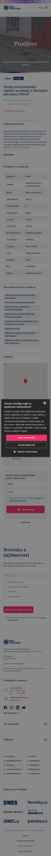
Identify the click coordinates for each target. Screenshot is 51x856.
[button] (25, 451)
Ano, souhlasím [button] (26, 437)
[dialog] (25, 428)
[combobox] (44, 403)
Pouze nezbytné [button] (26, 445)
